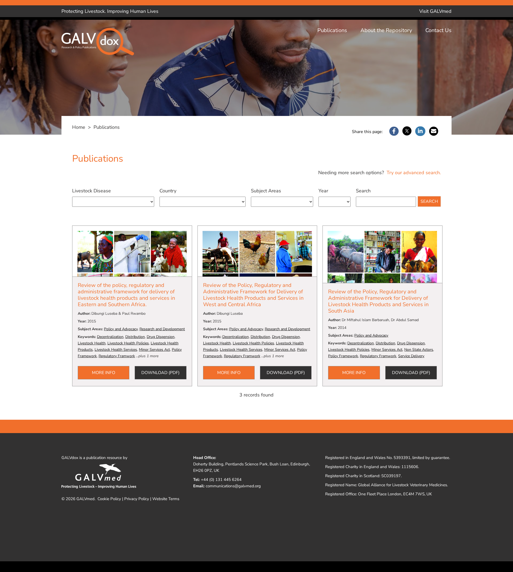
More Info (103, 373)
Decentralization (110, 336)
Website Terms (165, 498)
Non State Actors (418, 349)
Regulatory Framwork (117, 356)
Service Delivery (411, 356)
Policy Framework (343, 356)
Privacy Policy (136, 498)
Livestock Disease (91, 191)
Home (78, 127)
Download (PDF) (160, 373)
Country (168, 191)
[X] (406, 131)
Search (363, 191)
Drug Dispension (160, 336)
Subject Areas (266, 191)
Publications (332, 30)
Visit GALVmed (435, 11)
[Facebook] (394, 131)
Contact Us (438, 30)
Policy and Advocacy (121, 329)
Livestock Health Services (116, 349)
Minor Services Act (154, 349)
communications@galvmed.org (233, 486)
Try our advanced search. (413, 172)
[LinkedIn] (420, 131)
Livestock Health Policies (128, 343)
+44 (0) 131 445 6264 (221, 479)
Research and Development (162, 329)
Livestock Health (92, 343)
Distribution (135, 336)
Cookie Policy (109, 498)
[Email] (433, 131)
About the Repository (386, 30)
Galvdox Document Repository (101, 46)
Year (323, 191)
